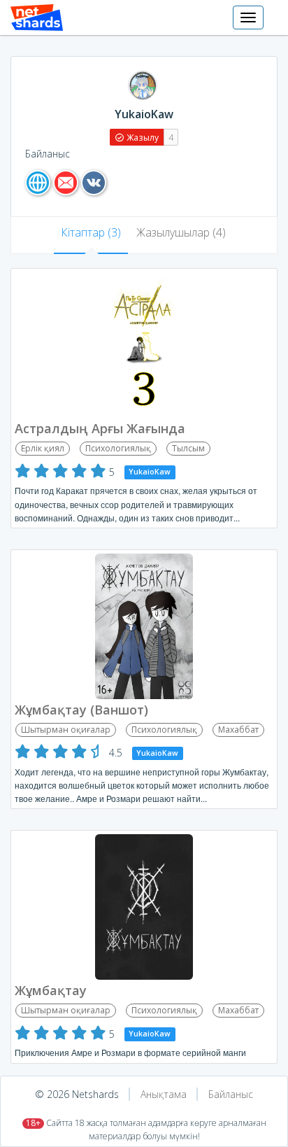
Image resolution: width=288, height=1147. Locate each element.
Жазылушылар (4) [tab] (181, 232)
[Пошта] (65, 182)
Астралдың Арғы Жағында (100, 428)
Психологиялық (118, 448)
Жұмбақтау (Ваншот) (81, 709)
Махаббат (238, 730)
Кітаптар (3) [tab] (91, 232)
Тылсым (188, 448)
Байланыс (230, 1094)
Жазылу (141, 137)
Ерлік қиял (42, 448)
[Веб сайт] (37, 182)
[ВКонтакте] (93, 182)
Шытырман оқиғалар (65, 730)
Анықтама (164, 1094)
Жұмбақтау (51, 990)
